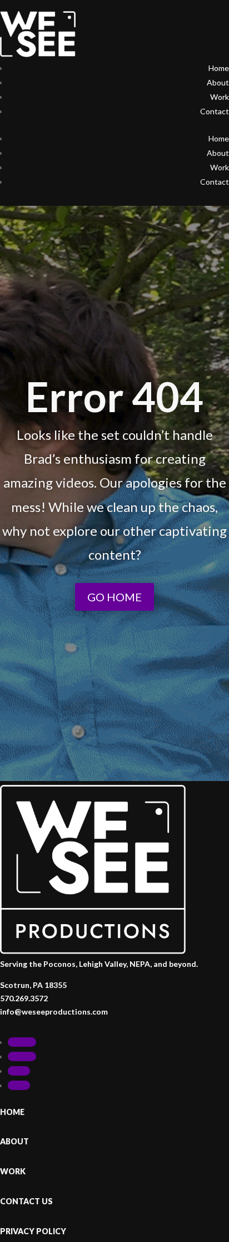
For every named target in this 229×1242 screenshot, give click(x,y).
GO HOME (114, 597)
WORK (13, 1171)
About (218, 82)
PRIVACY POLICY (33, 1231)
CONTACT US (26, 1201)
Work (219, 97)
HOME (12, 1112)
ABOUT (14, 1141)
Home (218, 68)
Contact (214, 111)
